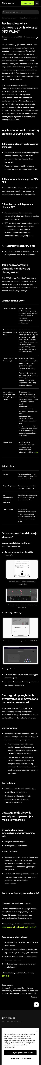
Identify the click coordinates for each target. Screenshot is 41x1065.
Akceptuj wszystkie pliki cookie (20, 1053)
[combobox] (22, 12)
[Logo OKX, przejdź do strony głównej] (8, 3)
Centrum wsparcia (9, 18)
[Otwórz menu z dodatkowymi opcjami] (37, 2)
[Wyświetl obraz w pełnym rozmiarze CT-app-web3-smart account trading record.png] (20, 628)
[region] (20, 1046)
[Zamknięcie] (36, 1031)
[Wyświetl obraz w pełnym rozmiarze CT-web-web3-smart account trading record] (20, 655)
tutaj (36, 452)
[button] (4, 12)
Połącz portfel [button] (27, 3)
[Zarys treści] (36, 1004)
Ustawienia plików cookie (20, 1058)
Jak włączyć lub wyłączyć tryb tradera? (19, 927)
